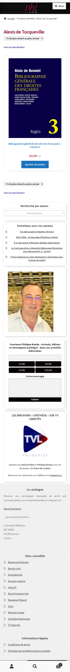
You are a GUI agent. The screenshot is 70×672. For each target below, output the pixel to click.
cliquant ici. (56, 475)
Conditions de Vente (19, 644)
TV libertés (14, 625)
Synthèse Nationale (19, 618)
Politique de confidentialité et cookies (29, 650)
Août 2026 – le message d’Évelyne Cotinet (37, 237)
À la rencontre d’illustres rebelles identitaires (37, 242)
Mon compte (11, 666)
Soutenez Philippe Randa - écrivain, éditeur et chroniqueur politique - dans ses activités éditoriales (35, 347)
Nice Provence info (18, 593)
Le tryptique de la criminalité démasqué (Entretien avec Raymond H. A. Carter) (37, 250)
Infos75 (12, 587)
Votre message (35, 376)
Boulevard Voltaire (18, 562)
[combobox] (35, 213)
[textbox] (35, 213)
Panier (54, 663)
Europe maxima (16, 581)
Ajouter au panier (35, 164)
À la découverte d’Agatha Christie (37, 231)
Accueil (10, 18)
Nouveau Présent (17, 600)
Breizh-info (14, 568)
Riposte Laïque (16, 612)
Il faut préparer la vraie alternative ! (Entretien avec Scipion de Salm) (37, 258)
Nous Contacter (12, 508)
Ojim (10, 606)
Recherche (35, 666)
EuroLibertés (15, 574)
